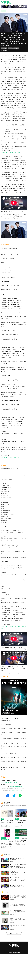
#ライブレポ (17, 826)
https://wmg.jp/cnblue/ (16, 786)
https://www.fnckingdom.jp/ (17, 790)
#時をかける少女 (4, 826)
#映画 (11, 848)
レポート (17, 818)
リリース (3, 838)
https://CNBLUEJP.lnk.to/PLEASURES (11, 152)
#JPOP (2, 846)
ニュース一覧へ (14, 933)
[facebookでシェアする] (7, 795)
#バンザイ (16, 825)
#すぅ (7, 825)
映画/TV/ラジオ (5, 839)
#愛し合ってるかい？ (5, 848)
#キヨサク (23, 844)
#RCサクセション (8, 846)
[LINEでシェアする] (20, 795)
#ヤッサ (20, 825)
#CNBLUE (4, 48)
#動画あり (16, 48)
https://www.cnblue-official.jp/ (9, 782)
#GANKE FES (17, 843)
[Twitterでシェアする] (14, 795)
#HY (21, 843)
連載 (3, 818)
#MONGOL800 (17, 844)
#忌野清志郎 (3, 847)
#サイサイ (3, 825)
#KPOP (10, 48)
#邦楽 (9, 826)
